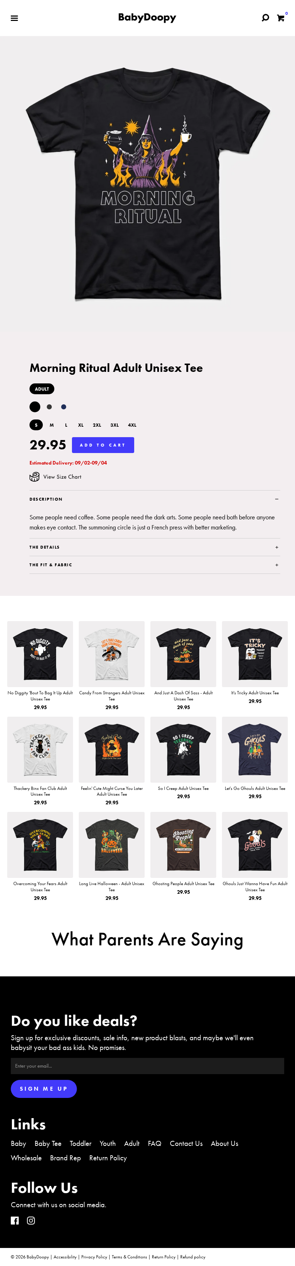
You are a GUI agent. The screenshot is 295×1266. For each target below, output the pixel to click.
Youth (108, 1143)
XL (80, 425)
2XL (97, 425)
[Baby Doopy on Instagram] (31, 1221)
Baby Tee (48, 1143)
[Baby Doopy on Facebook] (15, 1221)
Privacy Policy (94, 1257)
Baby (18, 1143)
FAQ (155, 1143)
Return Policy (108, 1157)
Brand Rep (65, 1157)
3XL (114, 425)
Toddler (80, 1143)
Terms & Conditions (129, 1257)
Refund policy (192, 1257)
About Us (224, 1143)
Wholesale (26, 1157)
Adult (132, 1143)
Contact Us (186, 1143)
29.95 (48, 444)
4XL (132, 425)
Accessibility (65, 1257)
